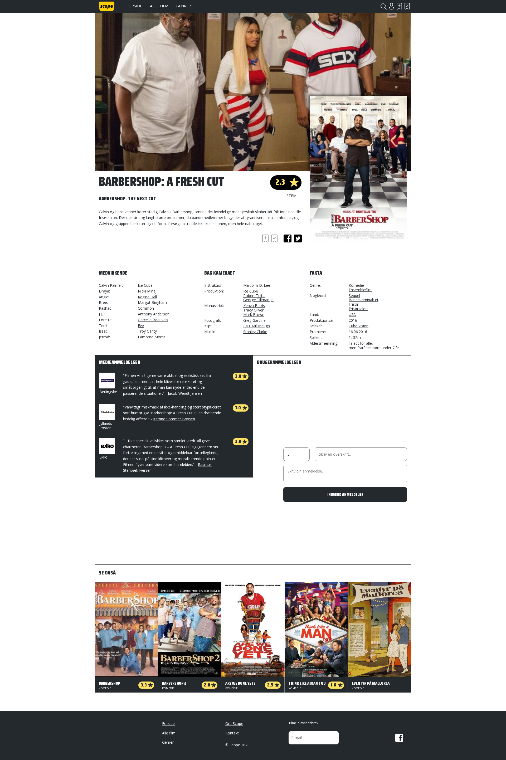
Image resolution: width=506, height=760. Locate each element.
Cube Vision (358, 325)
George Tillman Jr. (258, 299)
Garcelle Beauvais (153, 319)
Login (391, 6)
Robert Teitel (254, 295)
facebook (287, 238)
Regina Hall (147, 296)
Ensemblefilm (360, 289)
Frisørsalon (358, 308)
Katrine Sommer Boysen (174, 418)
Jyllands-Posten (106, 425)
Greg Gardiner (255, 320)
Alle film (159, 5)
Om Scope (234, 723)
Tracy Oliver (253, 310)
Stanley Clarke (255, 331)
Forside (134, 5)
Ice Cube (145, 285)
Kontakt (232, 732)
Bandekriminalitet (363, 299)
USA (352, 314)
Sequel (354, 295)
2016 (353, 320)
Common (146, 308)
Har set (407, 6)
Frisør (353, 304)
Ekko (103, 457)
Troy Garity (147, 331)
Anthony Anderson (153, 313)
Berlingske (108, 391)
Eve (141, 325)
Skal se (399, 6)
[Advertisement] (141, 248)
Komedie (356, 285)
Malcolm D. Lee (256, 285)
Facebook (399, 738)
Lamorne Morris (152, 336)
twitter (298, 238)
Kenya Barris (254, 305)
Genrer (183, 5)
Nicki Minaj (147, 291)
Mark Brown (253, 314)
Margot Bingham (152, 302)
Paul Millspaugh (256, 325)
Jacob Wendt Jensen (185, 393)
